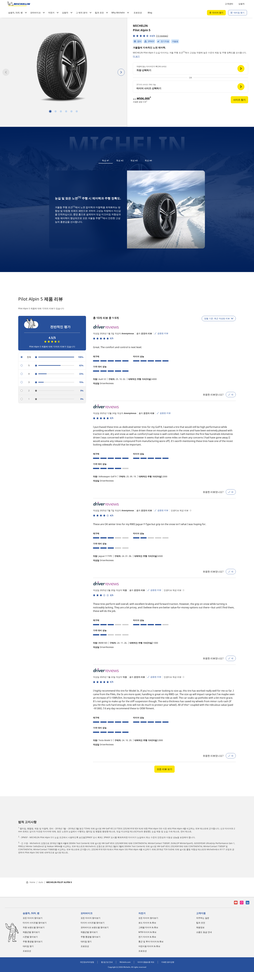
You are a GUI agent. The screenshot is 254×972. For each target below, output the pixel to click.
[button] (150, 36)
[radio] (52, 357)
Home (32, 882)
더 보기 (136, 56)
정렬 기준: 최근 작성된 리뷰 (217, 318)
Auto (41, 882)
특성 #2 (119, 160)
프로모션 (138, 12)
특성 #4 (148, 160)
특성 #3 (134, 160)
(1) (184, 52)
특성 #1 (105, 160)
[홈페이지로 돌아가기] (19, 3)
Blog (150, 12)
